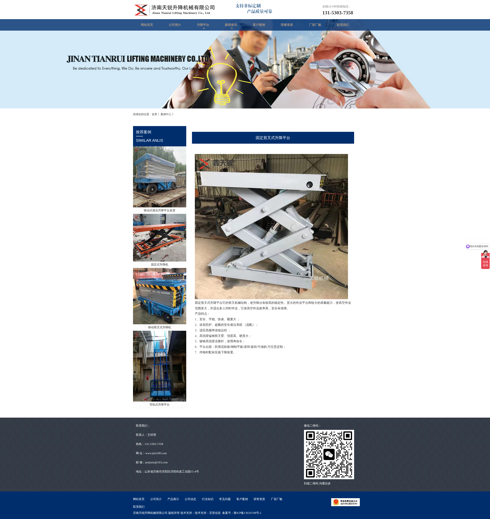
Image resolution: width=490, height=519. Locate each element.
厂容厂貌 (315, 24)
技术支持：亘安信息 (208, 512)
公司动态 (190, 499)
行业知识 (207, 499)
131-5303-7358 (337, 12)
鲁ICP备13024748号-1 (247, 512)
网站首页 (147, 24)
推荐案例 (149, 136)
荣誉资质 (287, 24)
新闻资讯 (231, 24)
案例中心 (166, 114)
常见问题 (225, 499)
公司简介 (175, 24)
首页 (154, 114)
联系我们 (343, 24)
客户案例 (259, 24)
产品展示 (173, 499)
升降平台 (203, 24)
